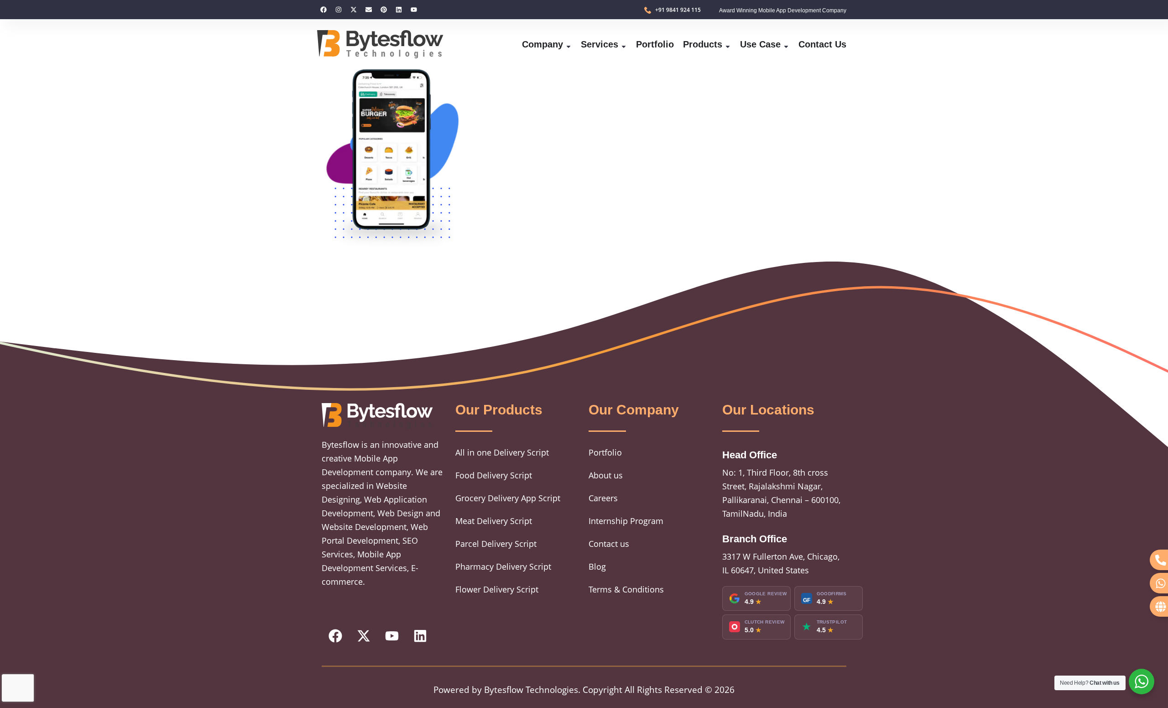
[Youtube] (413, 9)
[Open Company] (568, 44)
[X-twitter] (353, 9)
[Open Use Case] (786, 44)
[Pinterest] (383, 9)
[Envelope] (368, 9)
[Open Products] (728, 44)
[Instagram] (338, 9)
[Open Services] (623, 44)
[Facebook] (323, 9)
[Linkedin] (398, 9)
